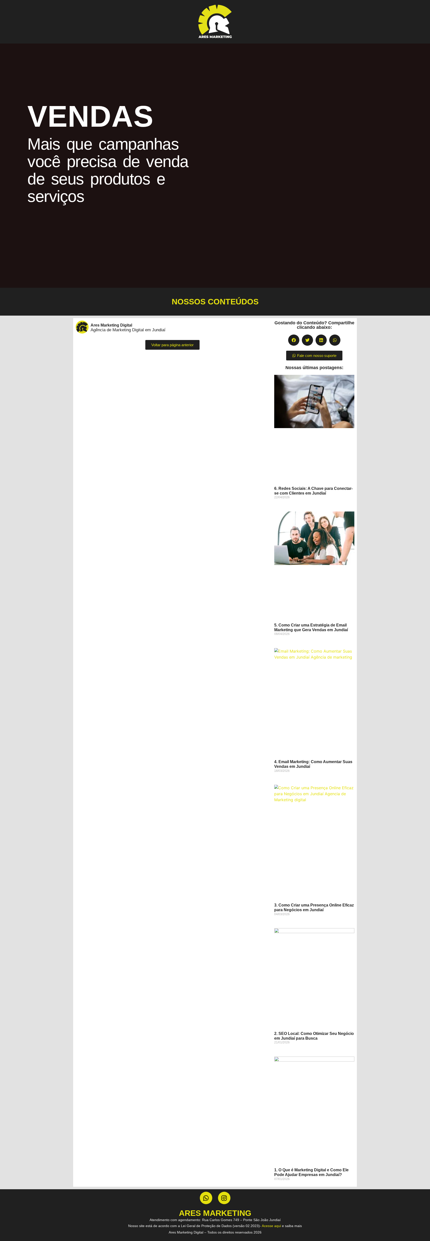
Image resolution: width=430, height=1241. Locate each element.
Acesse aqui (271, 1226)
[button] (293, 340)
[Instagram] (224, 1198)
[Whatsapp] (206, 1198)
